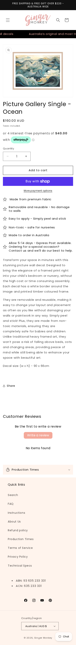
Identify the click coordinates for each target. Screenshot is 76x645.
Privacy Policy (18, 557)
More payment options (38, 190)
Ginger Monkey (43, 637)
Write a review (38, 435)
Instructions (16, 513)
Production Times (21, 539)
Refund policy (18, 530)
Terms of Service (20, 548)
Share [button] (11, 386)
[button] (8, 20)
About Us (14, 521)
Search (13, 495)
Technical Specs (20, 566)
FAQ (11, 504)
